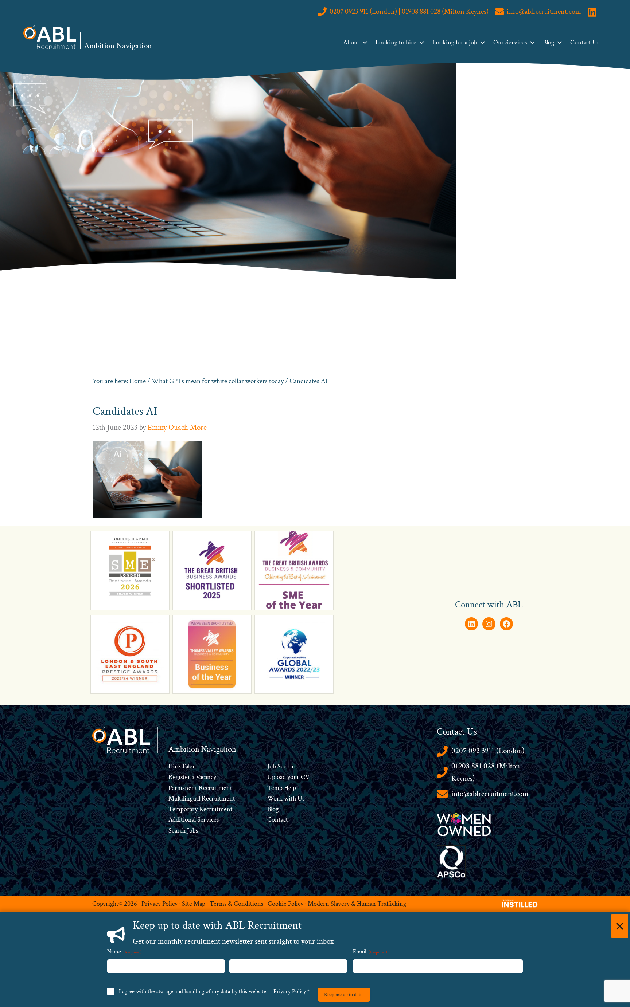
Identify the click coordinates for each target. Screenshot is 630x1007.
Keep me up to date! (344, 994)
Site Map (193, 904)
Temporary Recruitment (200, 809)
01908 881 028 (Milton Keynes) (485, 772)
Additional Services (193, 819)
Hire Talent (183, 766)
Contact (277, 819)
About (351, 42)
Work (275, 798)
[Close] (619, 926)
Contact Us (584, 42)
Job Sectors (281, 766)
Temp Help (281, 788)
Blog (548, 42)
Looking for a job (454, 42)
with (290, 798)
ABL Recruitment (50, 37)
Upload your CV (288, 777)
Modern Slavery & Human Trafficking (357, 904)
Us (300, 798)
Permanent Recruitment (200, 788)
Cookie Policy (285, 904)
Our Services (510, 42)
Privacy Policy (159, 904)
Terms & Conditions (236, 904)
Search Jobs (183, 830)
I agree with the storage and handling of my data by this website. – (214, 991)
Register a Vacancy (192, 777)
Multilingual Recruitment (201, 798)
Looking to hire (396, 42)
